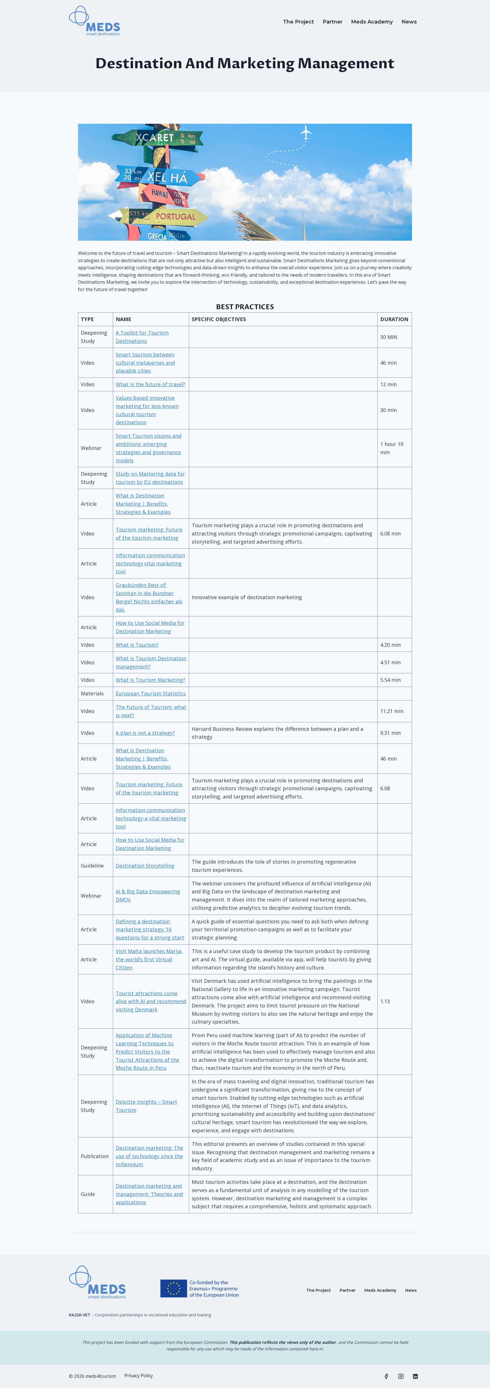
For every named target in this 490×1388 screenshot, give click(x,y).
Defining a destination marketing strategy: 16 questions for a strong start (150, 929)
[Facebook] (386, 1376)
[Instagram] (401, 1376)
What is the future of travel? (150, 384)
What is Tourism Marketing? (150, 679)
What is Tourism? (137, 644)
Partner (333, 22)
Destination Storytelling (145, 865)
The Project (298, 22)
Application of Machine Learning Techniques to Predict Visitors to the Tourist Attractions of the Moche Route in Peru (147, 1051)
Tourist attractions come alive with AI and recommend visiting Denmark (151, 1001)
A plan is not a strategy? (145, 732)
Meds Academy (372, 22)
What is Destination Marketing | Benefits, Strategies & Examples (143, 503)
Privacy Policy (138, 1375)
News (409, 22)
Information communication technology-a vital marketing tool (151, 818)
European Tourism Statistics (151, 693)
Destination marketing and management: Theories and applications (149, 1194)
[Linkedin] (415, 1376)
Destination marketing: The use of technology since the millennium (149, 1156)
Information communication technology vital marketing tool (150, 563)
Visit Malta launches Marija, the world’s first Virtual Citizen (149, 959)
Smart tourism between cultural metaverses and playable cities (145, 362)
